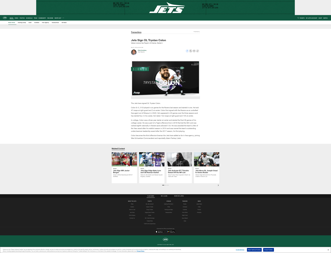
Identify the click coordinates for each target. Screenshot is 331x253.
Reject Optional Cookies (254, 249)
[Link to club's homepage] (5, 18)
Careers (132, 206)
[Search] (298, 18)
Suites (149, 215)
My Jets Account (150, 204)
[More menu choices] (63, 18)
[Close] (328, 250)
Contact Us (132, 218)
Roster (184, 204)
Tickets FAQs (150, 221)
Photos (199, 209)
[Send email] (194, 52)
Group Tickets (149, 209)
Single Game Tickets (149, 212)
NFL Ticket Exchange (149, 218)
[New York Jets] (165, 240)
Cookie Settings (240, 249)
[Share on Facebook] (187, 52)
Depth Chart (185, 215)
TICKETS (150, 201)
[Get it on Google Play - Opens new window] (171, 232)
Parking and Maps (169, 209)
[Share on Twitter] (190, 52)
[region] (165, 250)
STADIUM (169, 201)
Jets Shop (132, 212)
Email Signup (132, 215)
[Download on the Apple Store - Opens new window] (159, 231)
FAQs (132, 204)
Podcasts (199, 212)
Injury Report (185, 218)
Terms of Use (132, 209)
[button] (163, 185)
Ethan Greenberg (142, 50)
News (199, 201)
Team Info (184, 201)
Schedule (185, 206)
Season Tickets (149, 206)
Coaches (185, 209)
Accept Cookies (268, 249)
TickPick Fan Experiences (149, 223)
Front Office (185, 212)
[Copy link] (197, 51)
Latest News (199, 204)
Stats (185, 221)
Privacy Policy (140, 251)
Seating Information (168, 204)
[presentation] (218, 185)
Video (199, 206)
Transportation (168, 212)
